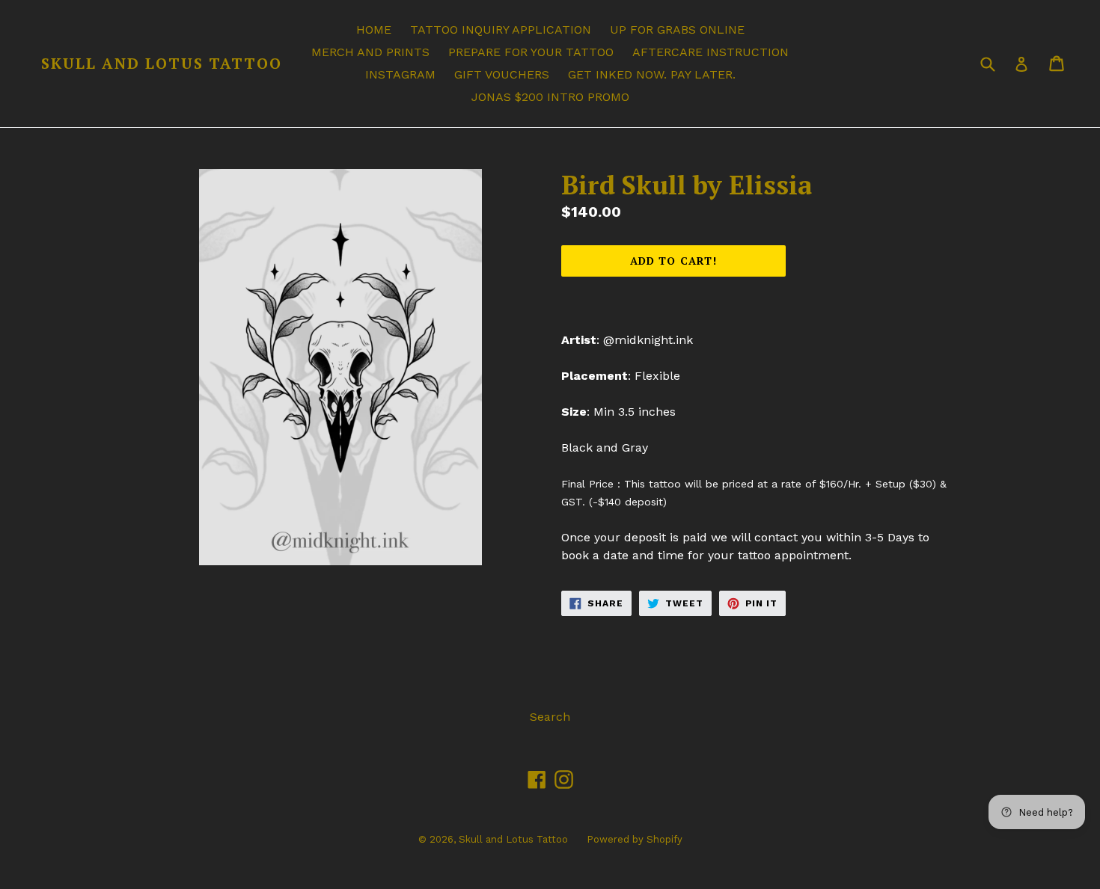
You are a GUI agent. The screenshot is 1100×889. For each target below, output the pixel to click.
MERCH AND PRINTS (370, 52)
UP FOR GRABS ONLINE (677, 29)
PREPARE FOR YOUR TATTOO (531, 52)
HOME (373, 29)
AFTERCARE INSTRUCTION (710, 52)
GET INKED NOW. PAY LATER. (652, 74)
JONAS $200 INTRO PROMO (550, 97)
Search (550, 717)
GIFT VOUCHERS (501, 74)
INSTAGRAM (400, 74)
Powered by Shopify (634, 839)
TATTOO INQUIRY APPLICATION (500, 29)
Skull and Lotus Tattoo (161, 64)
